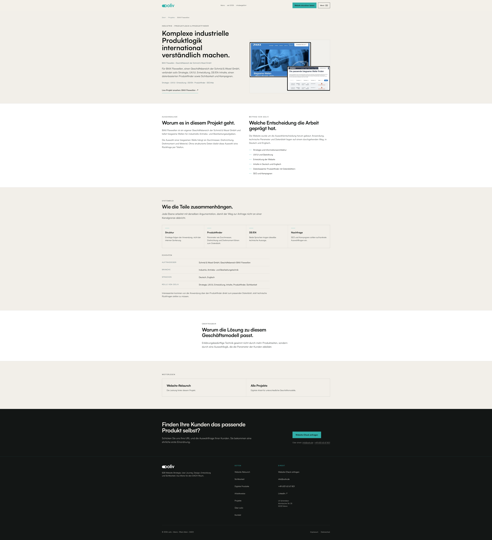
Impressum (314, 532)
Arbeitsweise (240, 493)
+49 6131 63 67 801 (322, 442)
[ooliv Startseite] (168, 5)
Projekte (171, 17)
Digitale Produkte (242, 486)
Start (164, 17)
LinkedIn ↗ (282, 493)
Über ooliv (239, 508)
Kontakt (238, 515)
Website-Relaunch (242, 472)
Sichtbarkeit (239, 479)
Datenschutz (325, 532)
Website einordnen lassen (304, 5)
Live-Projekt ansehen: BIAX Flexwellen (180, 91)
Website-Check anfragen (307, 435)
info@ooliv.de (307, 442)
